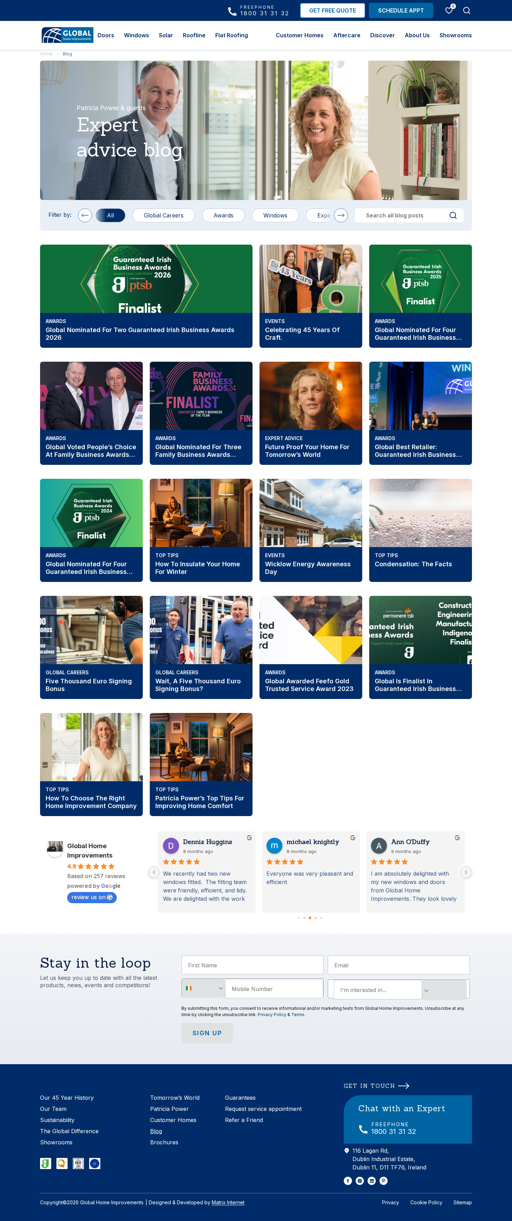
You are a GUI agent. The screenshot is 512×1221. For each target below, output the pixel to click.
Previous (85, 215)
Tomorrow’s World (175, 1097)
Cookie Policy (426, 1202)
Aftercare (346, 35)
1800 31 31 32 (264, 10)
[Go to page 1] (299, 918)
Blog (156, 1131)
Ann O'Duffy (410, 842)
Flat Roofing (231, 35)
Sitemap (462, 1202)
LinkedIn (371, 1181)
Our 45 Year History (67, 1097)
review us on (88, 896)
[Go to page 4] (316, 918)
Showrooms (456, 35)
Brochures (164, 1142)
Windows (136, 35)
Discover (382, 35)
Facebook (348, 1181)
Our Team (53, 1108)
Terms (297, 1014)
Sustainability (57, 1119)
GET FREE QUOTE (332, 10)
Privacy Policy (272, 1014)
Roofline (194, 35)
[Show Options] (444, 990)
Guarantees (240, 1097)
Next (341, 215)
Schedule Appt (401, 10)
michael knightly (313, 842)
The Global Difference (69, 1131)
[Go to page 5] (321, 918)
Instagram (360, 1181)
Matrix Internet (228, 1202)
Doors (106, 35)
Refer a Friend (244, 1119)
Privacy (390, 1202)
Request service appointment (263, 1108)
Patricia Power (169, 1108)
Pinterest (383, 1181)
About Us (417, 35)
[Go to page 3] (310, 917)
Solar (166, 35)
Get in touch (369, 1085)
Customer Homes (300, 35)
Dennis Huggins (206, 842)
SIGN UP (207, 1033)
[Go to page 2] (304, 918)
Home (46, 54)
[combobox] (203, 988)
